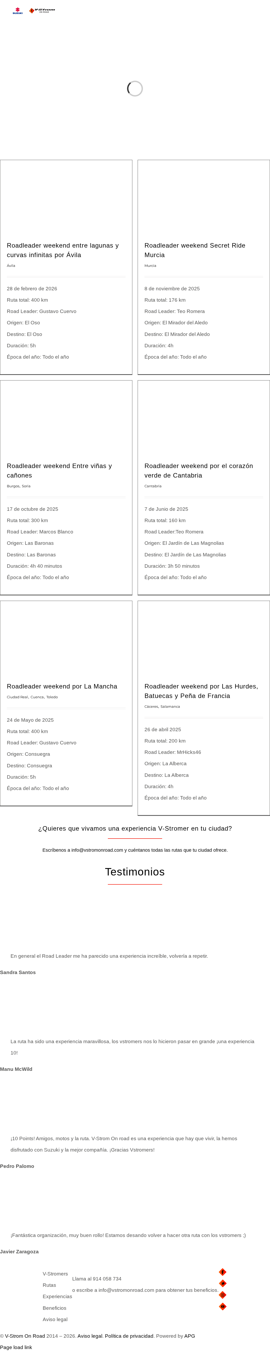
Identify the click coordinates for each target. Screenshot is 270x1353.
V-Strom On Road (25, 1336)
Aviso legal (55, 1319)
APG (189, 1336)
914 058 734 (107, 1279)
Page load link (16, 1347)
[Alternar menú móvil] (260, 14)
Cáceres (151, 706)
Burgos (13, 486)
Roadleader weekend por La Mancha (62, 686)
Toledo (52, 697)
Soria (26, 486)
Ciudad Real (17, 697)
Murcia (150, 265)
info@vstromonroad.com (97, 850)
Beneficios (54, 1308)
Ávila (11, 265)
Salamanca (170, 706)
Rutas (49, 1285)
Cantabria (153, 486)
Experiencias (57, 1296)
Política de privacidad (129, 1336)
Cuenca (37, 697)
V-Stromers (55, 1274)
